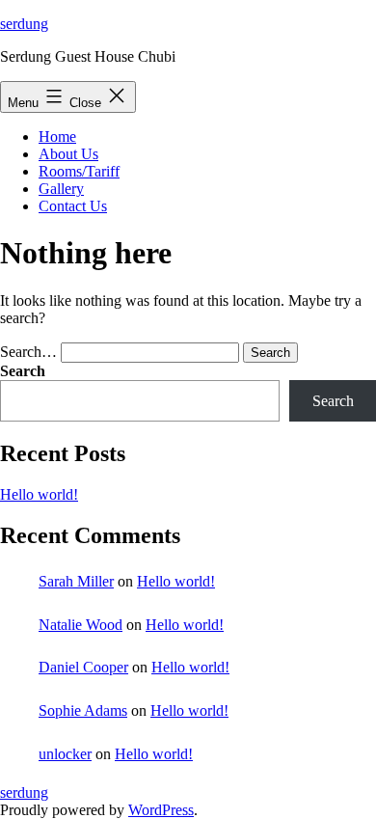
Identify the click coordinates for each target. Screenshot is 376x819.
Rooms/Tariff (79, 171)
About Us (68, 154)
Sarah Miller (76, 581)
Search (22, 371)
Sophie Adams (83, 710)
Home (57, 136)
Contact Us (73, 206)
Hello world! (39, 494)
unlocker (65, 754)
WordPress (161, 810)
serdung (24, 23)
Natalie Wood (80, 624)
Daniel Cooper (83, 667)
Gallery (61, 188)
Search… (28, 351)
